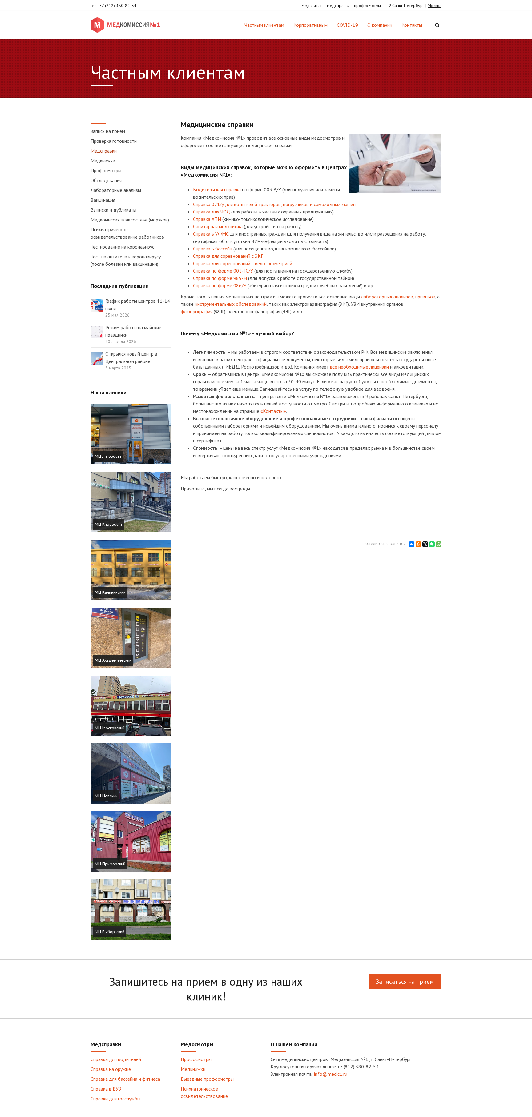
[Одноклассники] (418, 544)
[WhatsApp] (438, 544)
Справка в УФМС (211, 234)
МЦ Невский (106, 796)
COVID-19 (347, 25)
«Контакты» (273, 411)
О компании (379, 25)
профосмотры (367, 5)
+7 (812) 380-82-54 (117, 5)
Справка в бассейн (212, 248)
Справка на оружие (111, 1069)
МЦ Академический (113, 660)
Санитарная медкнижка (218, 226)
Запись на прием (108, 131)
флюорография (196, 311)
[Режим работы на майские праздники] (97, 331)
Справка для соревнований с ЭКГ (228, 256)
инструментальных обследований (231, 304)
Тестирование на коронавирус (122, 247)
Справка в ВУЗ (106, 1089)
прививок (425, 296)
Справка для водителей (116, 1059)
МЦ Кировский (108, 524)
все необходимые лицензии (359, 367)
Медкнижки (103, 161)
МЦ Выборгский (109, 932)
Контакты (411, 25)
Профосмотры (106, 170)
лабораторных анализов (387, 296)
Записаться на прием (405, 982)
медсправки (338, 5)
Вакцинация (103, 200)
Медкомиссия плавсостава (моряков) (130, 220)
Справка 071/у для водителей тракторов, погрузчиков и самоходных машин (274, 204)
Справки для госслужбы (115, 1098)
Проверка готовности (114, 141)
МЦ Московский (109, 728)
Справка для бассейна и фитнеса (125, 1079)
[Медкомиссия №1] (127, 25)
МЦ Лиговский (108, 456)
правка (203, 212)
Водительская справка (217, 189)
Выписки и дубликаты (113, 210)
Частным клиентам (264, 25)
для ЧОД (220, 212)
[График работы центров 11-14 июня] (97, 305)
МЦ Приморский (110, 864)
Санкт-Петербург (408, 5)
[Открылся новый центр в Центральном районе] (97, 358)
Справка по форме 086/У (219, 285)
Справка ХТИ (207, 219)
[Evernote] (432, 544)
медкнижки (312, 5)
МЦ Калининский (110, 592)
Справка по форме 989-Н (220, 278)
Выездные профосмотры (207, 1079)
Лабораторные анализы (116, 190)
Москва (434, 5)
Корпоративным (310, 25)
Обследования (106, 180)
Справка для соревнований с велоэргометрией (242, 263)
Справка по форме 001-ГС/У (223, 271)
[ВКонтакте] (411, 544)
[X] (425, 544)
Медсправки (104, 151)
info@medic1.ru (330, 1074)
